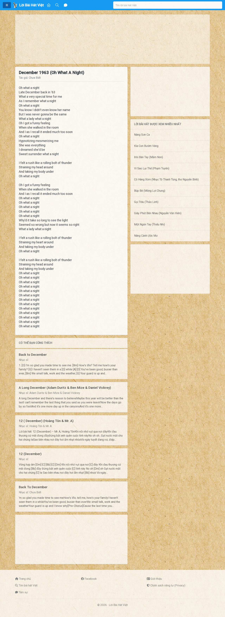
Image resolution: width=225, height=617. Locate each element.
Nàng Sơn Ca (142, 134)
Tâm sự (23, 592)
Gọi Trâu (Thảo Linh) (146, 202)
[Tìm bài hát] (57, 5)
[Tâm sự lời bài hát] (65, 5)
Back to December (33, 355)
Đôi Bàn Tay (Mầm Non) (148, 157)
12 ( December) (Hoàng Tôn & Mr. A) (46, 421)
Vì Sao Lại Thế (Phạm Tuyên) (151, 168)
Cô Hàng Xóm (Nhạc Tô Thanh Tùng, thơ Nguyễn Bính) (166, 179)
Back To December (33, 487)
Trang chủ (25, 578)
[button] (7, 5)
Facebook (91, 578)
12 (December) (30, 454)
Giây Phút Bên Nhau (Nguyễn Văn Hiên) (157, 213)
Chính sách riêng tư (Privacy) (167, 585)
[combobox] (167, 5)
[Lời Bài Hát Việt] (15, 5)
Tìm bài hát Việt (28, 585)
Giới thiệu (156, 578)
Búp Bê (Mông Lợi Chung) (149, 190)
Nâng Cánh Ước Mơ (146, 235)
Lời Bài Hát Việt (118, 605)
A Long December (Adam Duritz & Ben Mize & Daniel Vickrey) (65, 388)
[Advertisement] (112, 39)
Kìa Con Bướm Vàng (146, 146)
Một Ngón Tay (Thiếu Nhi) (149, 224)
